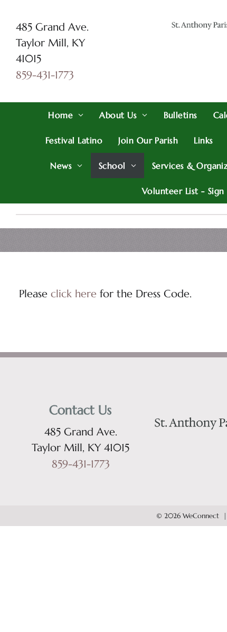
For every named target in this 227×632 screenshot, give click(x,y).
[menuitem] (65, 115)
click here (74, 293)
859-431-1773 (45, 75)
